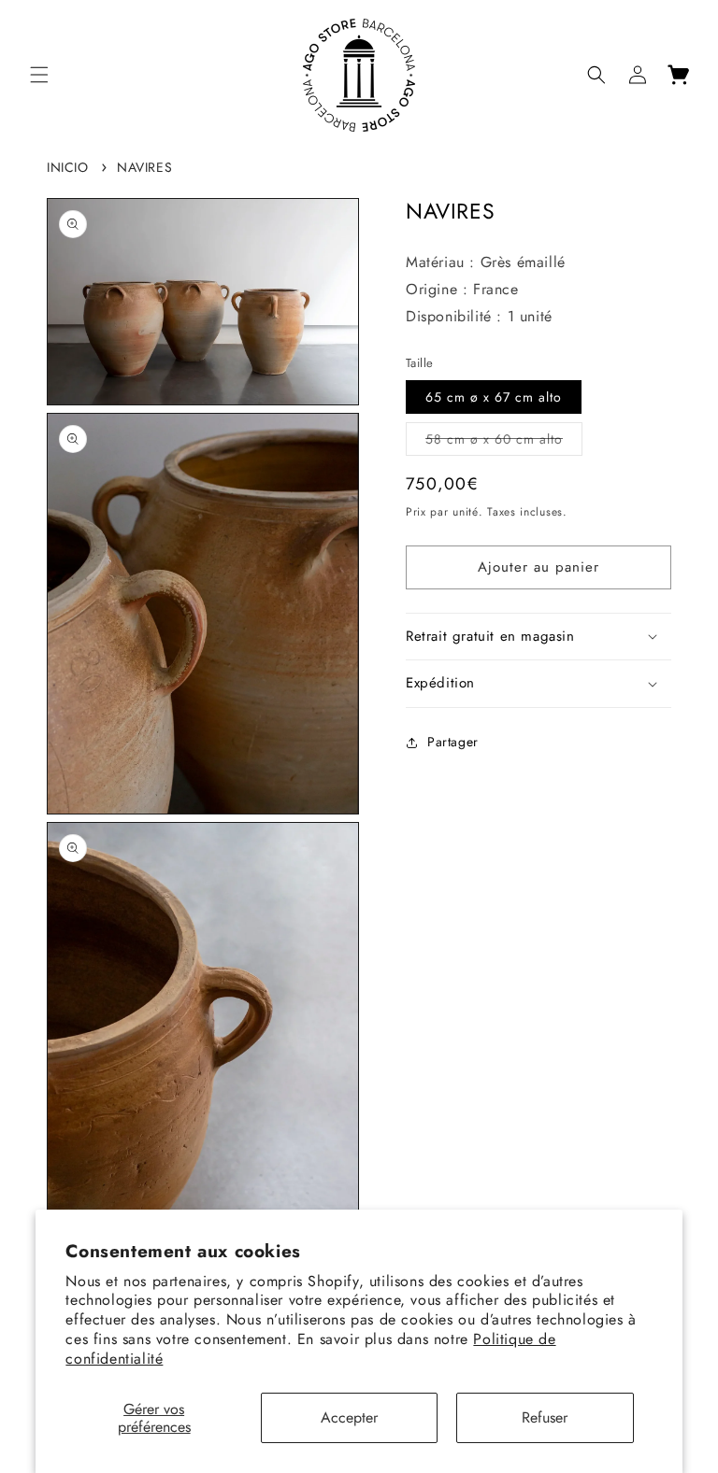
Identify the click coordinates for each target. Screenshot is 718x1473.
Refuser (544, 1417)
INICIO (68, 167)
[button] (39, 74)
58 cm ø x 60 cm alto (503, 442)
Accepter (349, 1417)
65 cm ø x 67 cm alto (493, 397)
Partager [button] (453, 741)
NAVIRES (144, 167)
